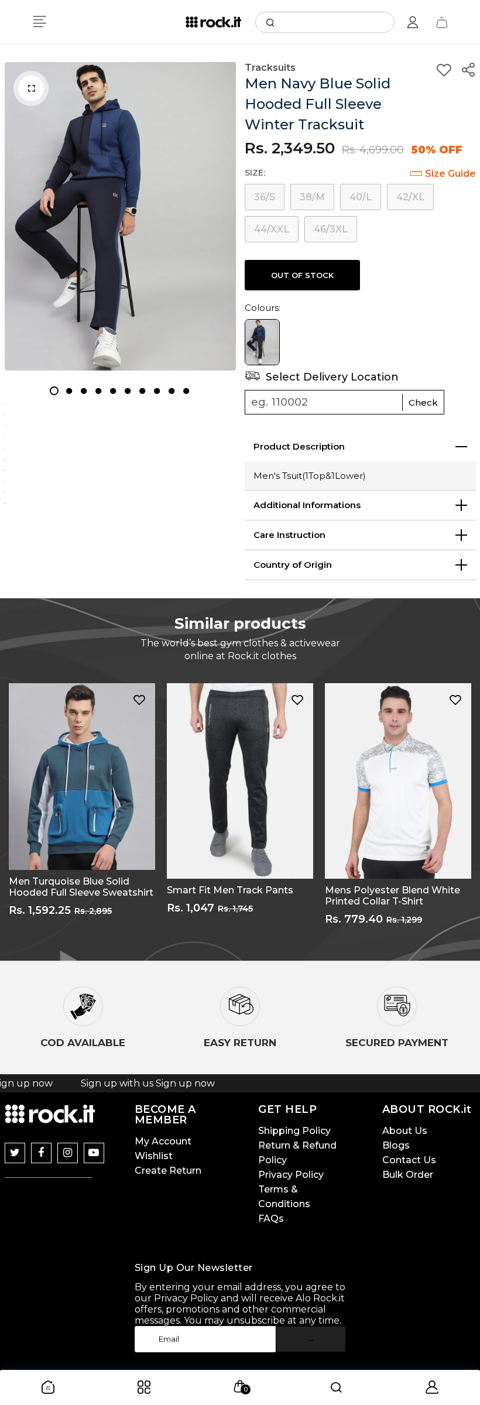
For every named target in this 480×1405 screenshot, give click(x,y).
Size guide (450, 173)
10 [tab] (186, 391)
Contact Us (409, 1160)
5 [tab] (112, 391)
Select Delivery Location (331, 377)
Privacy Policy (291, 1174)
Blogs (396, 1145)
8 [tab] (156, 391)
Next (471, 813)
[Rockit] (213, 22)
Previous (9, 813)
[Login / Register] (413, 22)
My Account (163, 1141)
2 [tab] (69, 391)
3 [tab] (83, 391)
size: (255, 172)
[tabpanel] (120, 216)
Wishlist (154, 1155)
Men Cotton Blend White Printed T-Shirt (384, 896)
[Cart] (442, 22)
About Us (404, 1130)
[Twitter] (15, 1153)
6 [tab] (127, 391)
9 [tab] (171, 391)
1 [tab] (54, 391)
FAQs (271, 1218)
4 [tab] (98, 391)
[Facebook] (41, 1153)
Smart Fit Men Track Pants (72, 890)
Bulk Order (407, 1174)
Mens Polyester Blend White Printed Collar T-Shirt (234, 896)
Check (423, 402)
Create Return (168, 1170)
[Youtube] (94, 1153)
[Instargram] (67, 1153)
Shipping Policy (294, 1130)
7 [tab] (142, 391)
